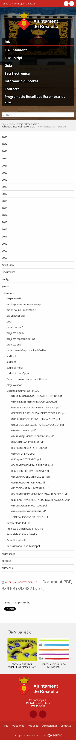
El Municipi (13, 57)
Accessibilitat (49, 725)
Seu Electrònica (17, 73)
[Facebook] (66, 3)
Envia (7, 602)
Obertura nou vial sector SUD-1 (19, 126)
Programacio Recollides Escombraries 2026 (35, 99)
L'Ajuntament (16, 50)
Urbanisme (31, 124)
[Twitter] (71, 3)
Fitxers (19, 124)
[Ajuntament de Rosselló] (38, 21)
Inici (8, 41)
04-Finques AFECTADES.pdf (21, 582)
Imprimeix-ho (22, 602)
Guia (8, 65)
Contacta (12, 88)
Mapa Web (18, 725)
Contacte (65, 725)
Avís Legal (33, 725)
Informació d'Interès (21, 81)
